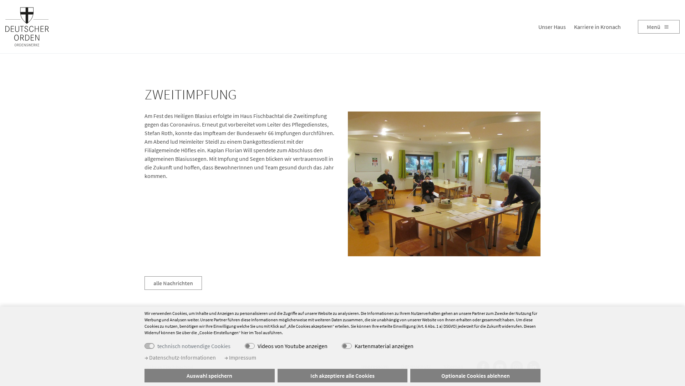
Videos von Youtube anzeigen (293, 346)
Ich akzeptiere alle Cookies (342, 375)
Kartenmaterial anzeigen (384, 346)
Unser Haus (552, 26)
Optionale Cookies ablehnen (475, 375)
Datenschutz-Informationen (182, 357)
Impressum (242, 357)
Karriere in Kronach (597, 26)
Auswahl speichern (209, 375)
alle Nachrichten (173, 283)
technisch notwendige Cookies (193, 346)
